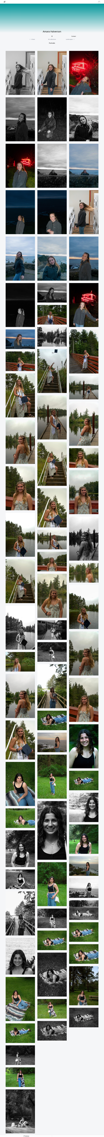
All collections (52, 39)
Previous (26, 1136)
